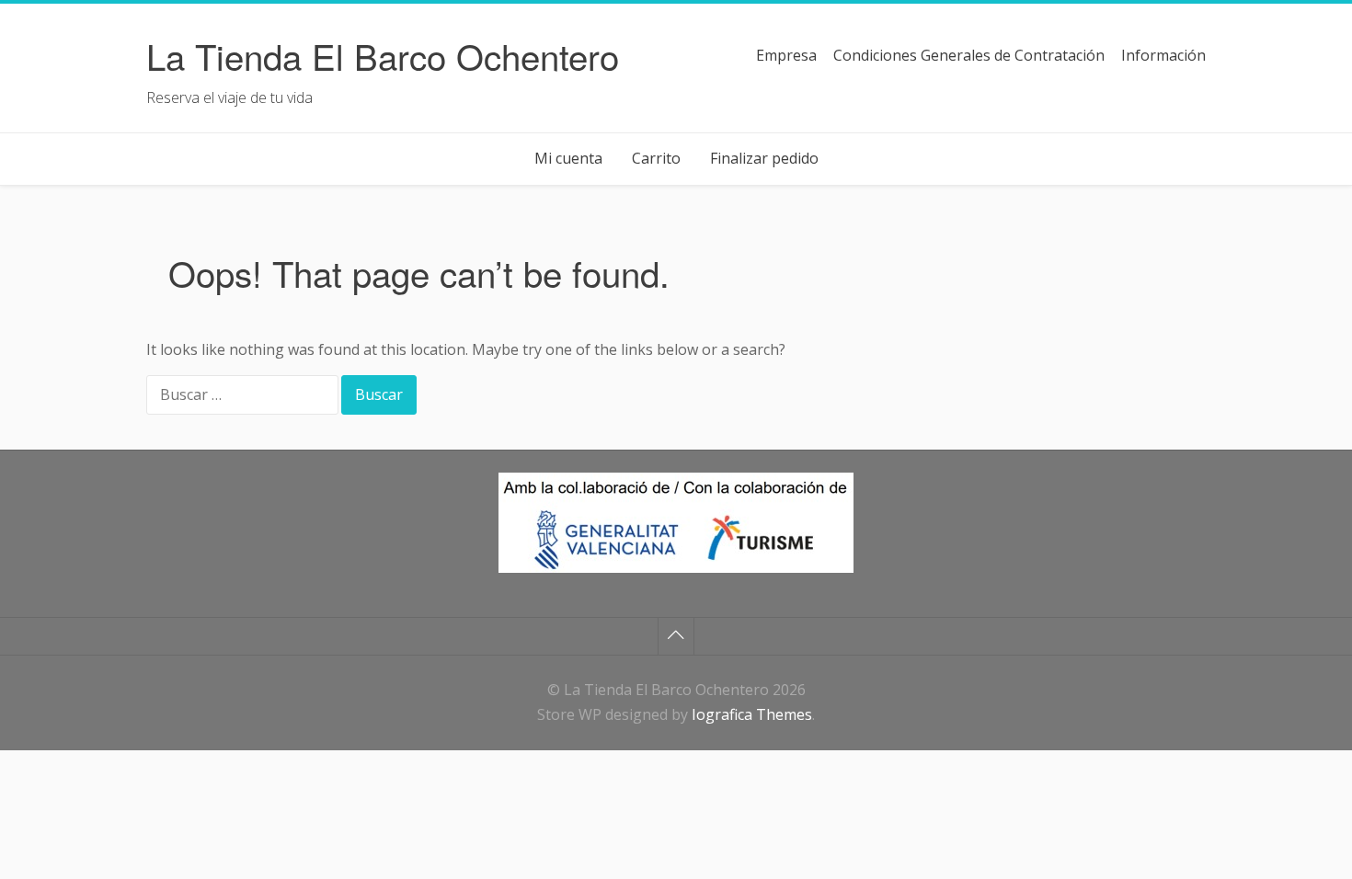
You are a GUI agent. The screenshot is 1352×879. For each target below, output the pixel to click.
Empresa (786, 55)
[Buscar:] (243, 396)
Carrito (656, 158)
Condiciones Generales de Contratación (969, 55)
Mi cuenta (568, 158)
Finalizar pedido (764, 158)
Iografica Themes (752, 714)
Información (1163, 55)
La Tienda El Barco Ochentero (382, 55)
